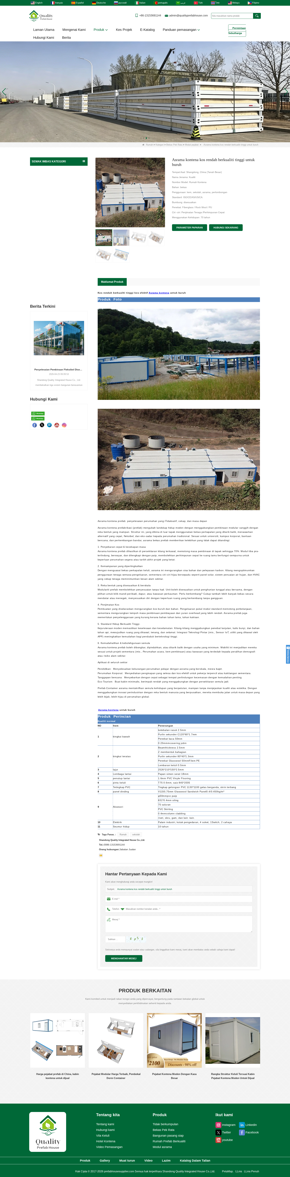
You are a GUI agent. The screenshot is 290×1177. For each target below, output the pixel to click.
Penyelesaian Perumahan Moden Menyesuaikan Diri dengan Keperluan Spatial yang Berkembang (58, 369)
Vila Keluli (102, 1135)
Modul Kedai (42, 260)
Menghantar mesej (123, 958)
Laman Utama (43, 30)
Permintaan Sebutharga (237, 31)
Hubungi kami (105, 1130)
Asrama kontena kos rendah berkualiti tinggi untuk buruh (144, 889)
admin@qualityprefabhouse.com (188, 15)
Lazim (166, 1160)
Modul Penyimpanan (45, 188)
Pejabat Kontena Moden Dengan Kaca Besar (116, 1076)
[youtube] (56, 425)
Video (148, 1160)
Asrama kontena (159, 292)
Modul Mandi (42, 228)
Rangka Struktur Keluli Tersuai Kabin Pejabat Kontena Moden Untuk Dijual (174, 1076)
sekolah (136, 834)
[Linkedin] (49, 425)
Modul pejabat (192, 144)
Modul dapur (41, 234)
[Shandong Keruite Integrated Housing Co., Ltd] (47, 1131)
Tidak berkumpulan (43, 294)
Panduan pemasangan (180, 30)
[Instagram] (64, 425)
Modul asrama (42, 201)
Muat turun (127, 1160)
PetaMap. (227, 1171)
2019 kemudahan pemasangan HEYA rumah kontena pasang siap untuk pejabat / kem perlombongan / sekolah (232, 1076)
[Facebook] (34, 425)
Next (86, 345)
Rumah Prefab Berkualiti (45, 169)
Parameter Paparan (189, 227)
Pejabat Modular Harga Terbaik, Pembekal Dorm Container (57, 1076)
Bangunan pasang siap (45, 175)
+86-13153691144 (150, 15)
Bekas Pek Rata (174, 144)
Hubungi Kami (43, 37)
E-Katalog (147, 30)
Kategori (160, 144)
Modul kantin (42, 241)
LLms (238, 1171)
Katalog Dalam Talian (195, 1160)
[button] (141, 138)
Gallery (105, 1160)
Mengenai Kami (74, 30)
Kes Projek (124, 30)
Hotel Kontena (105, 1141)
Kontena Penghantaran (45, 280)
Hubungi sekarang (225, 227)
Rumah (149, 144)
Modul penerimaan (44, 254)
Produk (99, 30)
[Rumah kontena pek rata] (145, 91)
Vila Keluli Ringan (42, 274)
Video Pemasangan (109, 1147)
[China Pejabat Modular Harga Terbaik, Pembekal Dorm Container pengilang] (57, 1040)
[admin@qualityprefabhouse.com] (101, 855)
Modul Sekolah (43, 221)
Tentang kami (105, 1124)
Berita (66, 37)
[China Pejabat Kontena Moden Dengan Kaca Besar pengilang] (116, 1040)
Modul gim (41, 247)
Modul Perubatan (43, 195)
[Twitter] (41, 425)
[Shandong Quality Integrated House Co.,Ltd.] (41, 15)
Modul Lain (41, 267)
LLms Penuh (251, 1171)
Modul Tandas (42, 215)
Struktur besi (39, 287)
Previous (31, 345)
